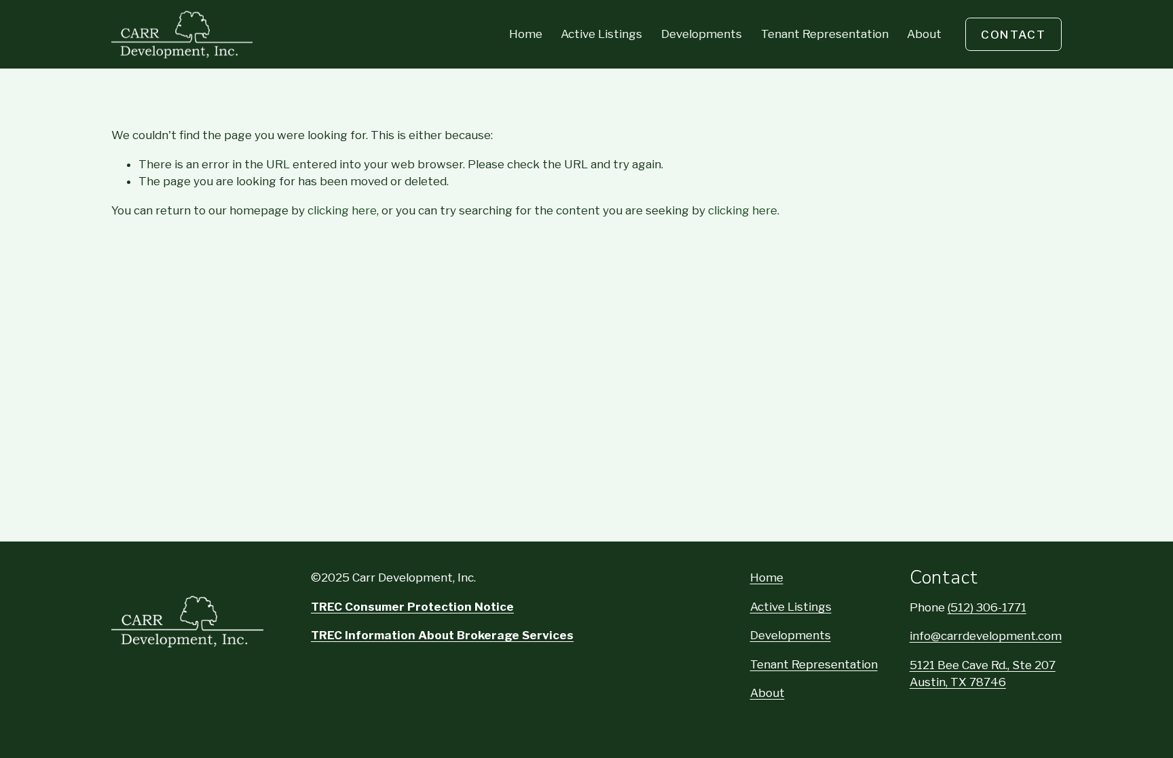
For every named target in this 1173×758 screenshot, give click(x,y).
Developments (701, 34)
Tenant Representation (825, 34)
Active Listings (601, 34)
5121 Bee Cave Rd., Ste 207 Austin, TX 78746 (983, 673)
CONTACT (1013, 34)
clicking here (342, 210)
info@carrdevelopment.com (986, 636)
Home (525, 34)
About (924, 34)
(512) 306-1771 (987, 607)
